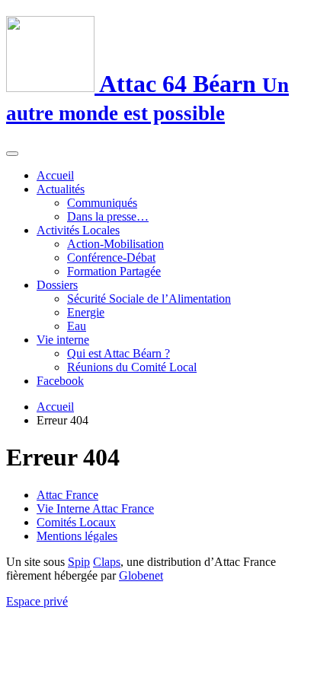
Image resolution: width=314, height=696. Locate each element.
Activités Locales (78, 230)
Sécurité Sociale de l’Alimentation (149, 298)
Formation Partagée (114, 271)
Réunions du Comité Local (132, 367)
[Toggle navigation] (12, 153)
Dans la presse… (108, 216)
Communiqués (102, 202)
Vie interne (63, 339)
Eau (76, 325)
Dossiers (57, 284)
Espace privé (37, 601)
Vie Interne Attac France (95, 508)
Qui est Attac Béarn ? (118, 353)
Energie (85, 312)
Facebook (60, 380)
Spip (79, 561)
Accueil (55, 175)
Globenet (141, 575)
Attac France (67, 494)
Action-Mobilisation (115, 243)
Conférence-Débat (111, 257)
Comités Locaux (76, 522)
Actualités (61, 189)
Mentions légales (77, 535)
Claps (106, 561)
